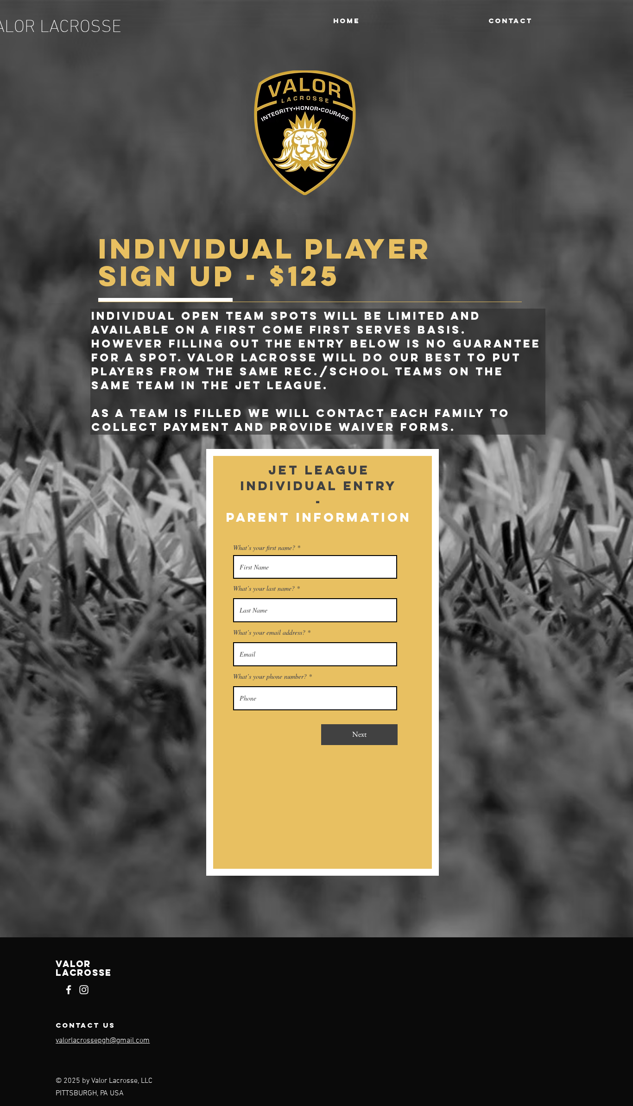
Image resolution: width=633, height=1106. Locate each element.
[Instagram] (84, 990)
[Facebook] (69, 990)
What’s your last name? (264, 588)
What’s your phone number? (270, 676)
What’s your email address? (269, 632)
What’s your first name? (264, 547)
